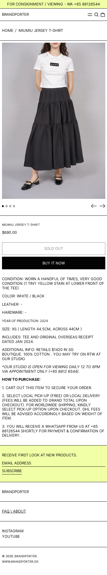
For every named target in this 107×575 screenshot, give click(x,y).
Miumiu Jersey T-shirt (41, 30)
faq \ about (14, 511)
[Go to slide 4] (14, 206)
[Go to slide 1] (3, 206)
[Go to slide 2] (7, 206)
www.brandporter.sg (20, 562)
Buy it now (54, 263)
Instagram (13, 531)
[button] (96, 14)
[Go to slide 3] (10, 206)
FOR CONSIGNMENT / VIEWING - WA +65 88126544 (53, 4)
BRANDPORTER (15, 14)
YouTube (11, 536)
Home (7, 30)
